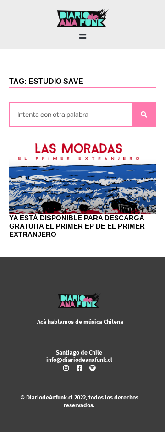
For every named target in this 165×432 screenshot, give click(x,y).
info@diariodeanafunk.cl (79, 359)
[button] (82, 37)
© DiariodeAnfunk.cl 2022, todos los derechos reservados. (79, 401)
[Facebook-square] (79, 368)
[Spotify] (92, 368)
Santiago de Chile (79, 352)
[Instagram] (66, 368)
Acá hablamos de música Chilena (80, 321)
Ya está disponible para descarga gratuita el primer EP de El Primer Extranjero (77, 226)
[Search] (143, 115)
